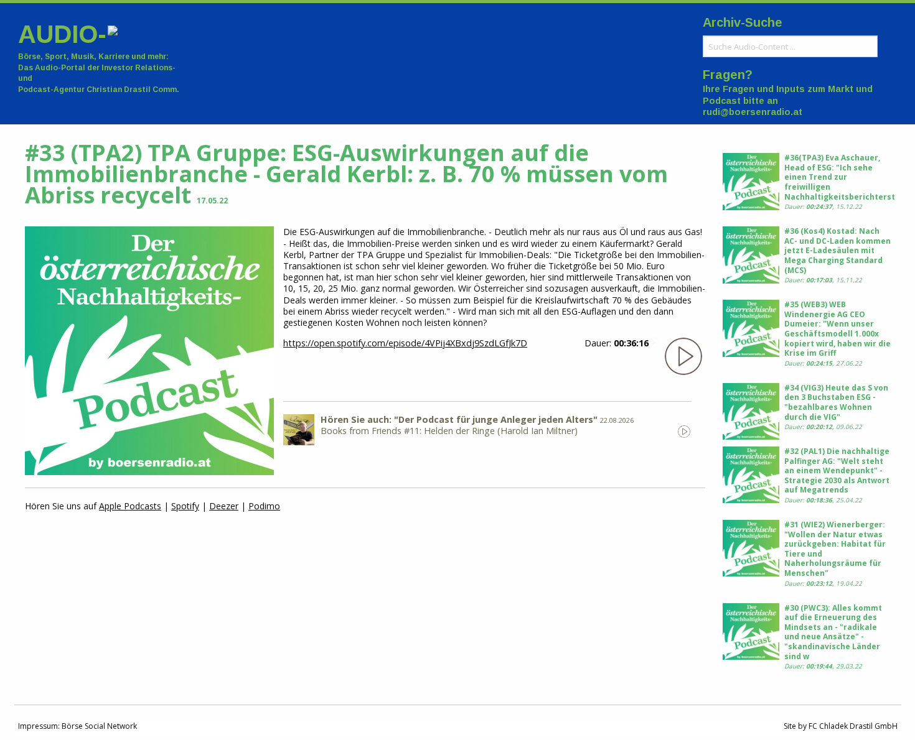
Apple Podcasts (130, 506)
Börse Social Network (99, 726)
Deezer (223, 506)
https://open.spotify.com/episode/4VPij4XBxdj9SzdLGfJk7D (405, 343)
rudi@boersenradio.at (752, 112)
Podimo (264, 506)
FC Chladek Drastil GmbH (853, 726)
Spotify (185, 506)
